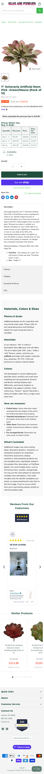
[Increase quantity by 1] (22, 166)
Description (8, 207)
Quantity (4, 161)
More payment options (22, 188)
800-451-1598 (6, 718)
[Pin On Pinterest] (16, 197)
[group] (14, 645)
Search (22, 768)
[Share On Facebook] (3, 197)
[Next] (40, 567)
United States (21, 738)
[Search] (39, 10)
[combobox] (18, 10)
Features (7, 269)
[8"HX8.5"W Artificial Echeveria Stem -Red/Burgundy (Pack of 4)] (13, 631)
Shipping (7, 276)
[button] (18, 564)
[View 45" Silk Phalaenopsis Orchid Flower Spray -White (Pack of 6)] (30, 594)
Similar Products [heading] (22, 613)
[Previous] (4, 567)
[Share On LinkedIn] (12, 197)
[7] (5, 77)
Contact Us (5, 722)
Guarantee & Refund (11, 283)
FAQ (5, 290)
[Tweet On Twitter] (7, 197)
